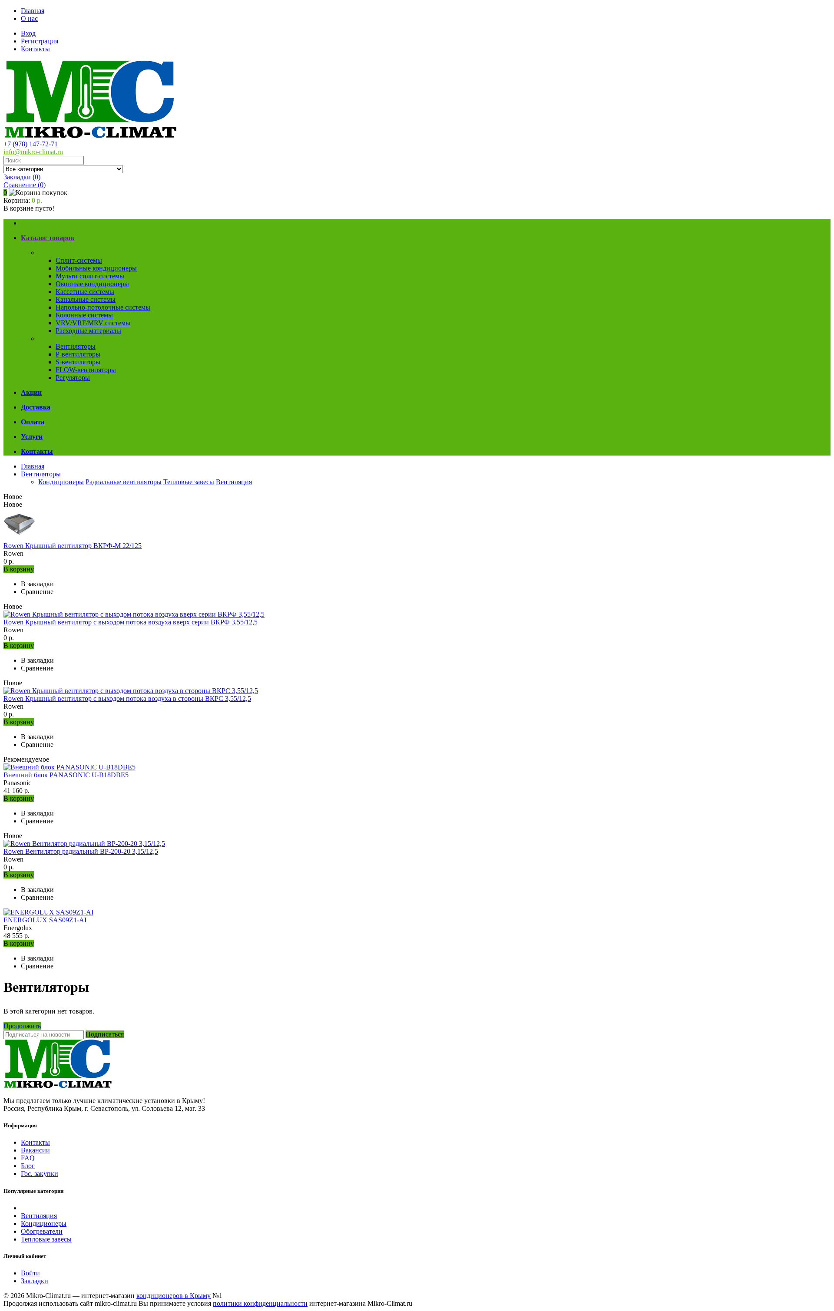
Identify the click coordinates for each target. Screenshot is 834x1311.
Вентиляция (56, 338)
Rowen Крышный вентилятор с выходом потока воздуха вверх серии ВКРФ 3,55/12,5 (130, 622)
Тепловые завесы (188, 481)
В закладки (37, 584)
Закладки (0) (21, 177)
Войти (30, 1273)
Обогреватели (42, 1231)
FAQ (28, 1158)
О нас (29, 18)
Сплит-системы (79, 260)
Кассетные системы (85, 291)
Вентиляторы (76, 346)
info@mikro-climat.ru (33, 151)
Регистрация (39, 41)
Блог (28, 1165)
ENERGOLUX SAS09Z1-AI (44, 920)
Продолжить (22, 1026)
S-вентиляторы (78, 362)
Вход (28, 33)
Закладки (34, 1281)
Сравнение (24, 184)
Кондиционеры (61, 252)
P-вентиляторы (78, 354)
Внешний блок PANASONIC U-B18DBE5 (66, 775)
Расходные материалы (88, 330)
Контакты (35, 49)
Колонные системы (84, 315)
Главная (32, 10)
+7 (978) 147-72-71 (30, 144)
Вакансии (35, 1150)
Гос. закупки (39, 1173)
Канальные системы (86, 299)
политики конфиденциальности (260, 1303)
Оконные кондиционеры (92, 283)
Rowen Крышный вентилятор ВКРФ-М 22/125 (72, 545)
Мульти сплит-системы (90, 276)
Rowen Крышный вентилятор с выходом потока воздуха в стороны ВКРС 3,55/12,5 (127, 698)
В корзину (18, 569)
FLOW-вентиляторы (86, 369)
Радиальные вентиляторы (124, 481)
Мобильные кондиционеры (96, 268)
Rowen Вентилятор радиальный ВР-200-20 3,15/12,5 (80, 851)
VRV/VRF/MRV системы (93, 323)
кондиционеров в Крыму (173, 1295)
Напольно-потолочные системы (103, 307)
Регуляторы (73, 377)
